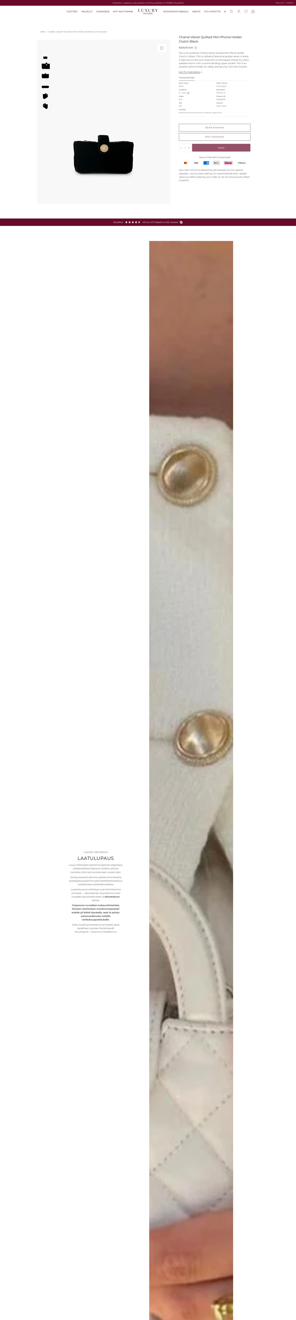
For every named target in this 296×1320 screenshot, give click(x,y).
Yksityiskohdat (186, 78)
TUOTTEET (72, 11)
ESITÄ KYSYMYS (214, 127)
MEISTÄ (196, 11)
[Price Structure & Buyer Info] (195, 47)
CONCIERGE (102, 11)
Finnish (290, 3)
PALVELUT (86, 11)
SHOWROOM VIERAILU (176, 11)
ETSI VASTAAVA (214, 137)
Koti (43, 32)
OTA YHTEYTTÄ (212, 11)
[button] (225, 12)
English (280, 3)
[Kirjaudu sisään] (239, 11)
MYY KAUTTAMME (123, 11)
